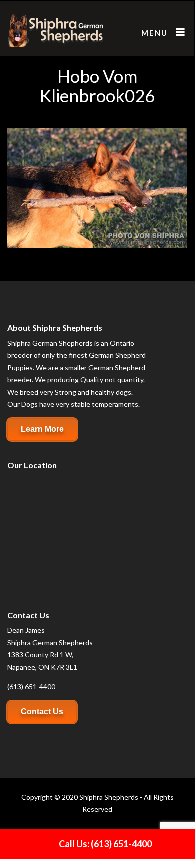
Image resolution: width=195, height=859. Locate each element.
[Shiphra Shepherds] (56, 31)
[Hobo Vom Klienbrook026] (98, 187)
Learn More (42, 429)
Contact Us (42, 711)
